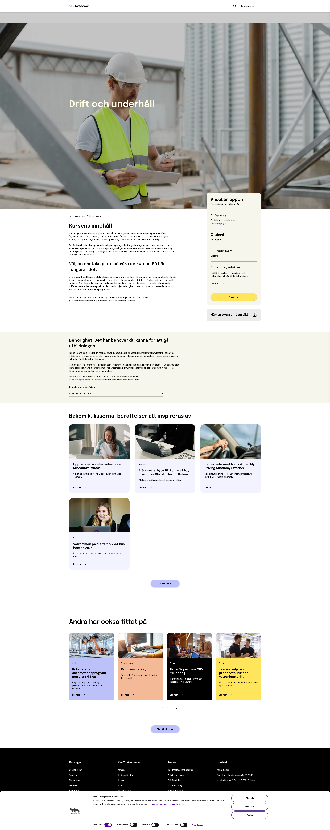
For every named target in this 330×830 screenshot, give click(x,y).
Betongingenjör (218, 223)
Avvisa (250, 815)
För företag (74, 780)
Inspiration (74, 790)
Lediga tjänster (125, 775)
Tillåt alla (250, 798)
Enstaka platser (80, 216)
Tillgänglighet (174, 780)
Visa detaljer (198, 825)
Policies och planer (177, 775)
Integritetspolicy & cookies (180, 769)
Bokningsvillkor (175, 790)
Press (121, 780)
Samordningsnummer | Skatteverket (87, 379)
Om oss (121, 769)
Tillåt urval (249, 807)
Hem (70, 216)
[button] (162, 707)
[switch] (133, 825)
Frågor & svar (124, 790)
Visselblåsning (175, 785)
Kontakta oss (223, 769)
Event (121, 785)
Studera (73, 775)
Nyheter (73, 785)
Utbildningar (75, 769)
